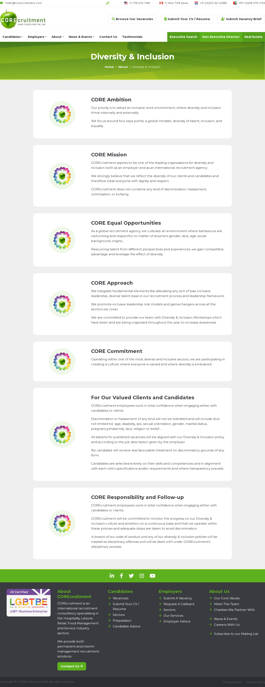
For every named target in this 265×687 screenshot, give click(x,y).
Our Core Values (227, 598)
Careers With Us (227, 625)
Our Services (173, 615)
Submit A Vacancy (178, 598)
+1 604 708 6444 (176, 3)
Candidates (12, 37)
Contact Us (108, 37)
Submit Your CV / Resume (188, 19)
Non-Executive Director (221, 37)
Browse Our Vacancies (134, 19)
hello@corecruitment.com (23, 3)
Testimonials (132, 37)
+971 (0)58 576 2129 (251, 3)
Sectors (119, 615)
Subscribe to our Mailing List (236, 634)
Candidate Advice (126, 626)
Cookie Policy (255, 682)
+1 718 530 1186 (139, 3)
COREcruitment (29, 681)
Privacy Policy (232, 682)
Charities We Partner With (234, 610)
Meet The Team (226, 604)
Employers (36, 37)
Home (109, 66)
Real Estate (254, 37)
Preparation (122, 620)
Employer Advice (177, 621)
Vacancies (120, 598)
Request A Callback (179, 604)
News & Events (81, 37)
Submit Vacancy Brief (243, 19)
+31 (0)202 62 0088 (213, 3)
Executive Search (183, 37)
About (57, 37)
